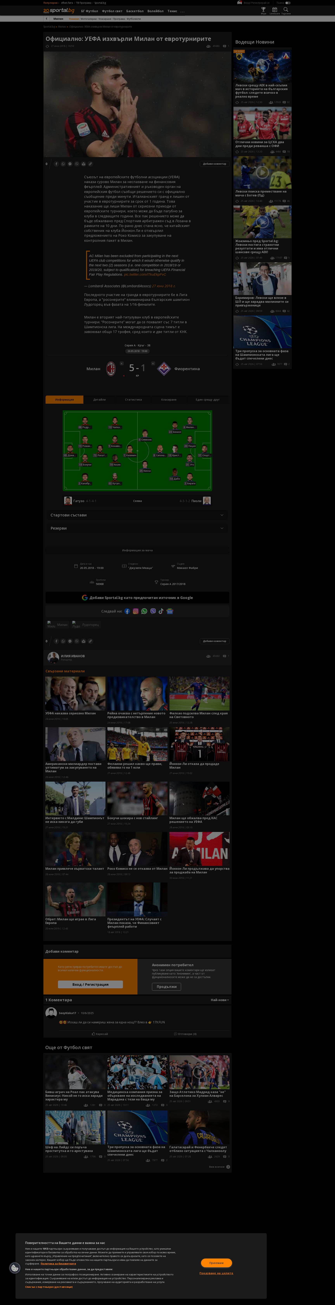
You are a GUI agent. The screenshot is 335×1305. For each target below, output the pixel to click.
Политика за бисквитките (58, 1263)
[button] (15, 1268)
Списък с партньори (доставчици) (49, 1287)
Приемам (216, 1263)
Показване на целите (216, 1273)
